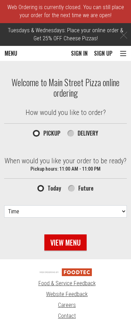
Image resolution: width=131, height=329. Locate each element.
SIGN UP (103, 53)
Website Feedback (67, 294)
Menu (11, 53)
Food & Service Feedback (67, 283)
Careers (67, 305)
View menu (65, 242)
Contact (67, 316)
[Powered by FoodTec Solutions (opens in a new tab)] (65, 271)
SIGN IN (79, 53)
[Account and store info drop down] (123, 53)
